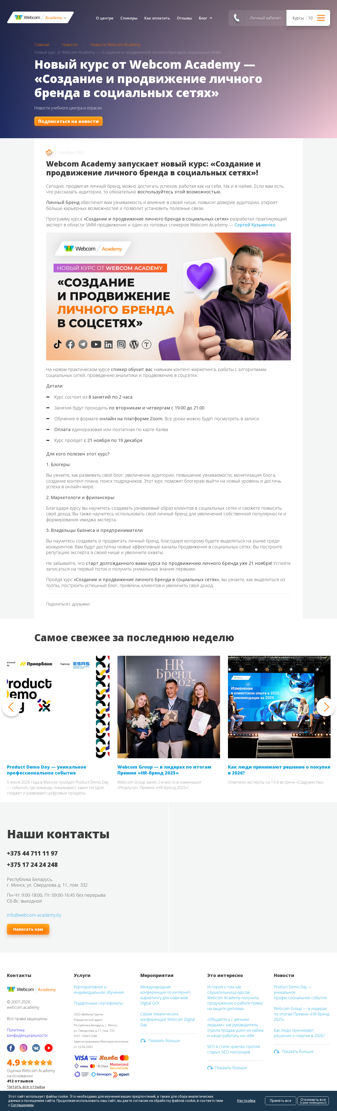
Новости (70, 44)
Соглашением (22, 1105)
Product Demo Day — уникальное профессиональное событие (46, 770)
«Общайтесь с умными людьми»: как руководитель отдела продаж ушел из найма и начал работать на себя (235, 1027)
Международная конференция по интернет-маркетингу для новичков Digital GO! (165, 995)
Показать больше (164, 1040)
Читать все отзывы (26, 1086)
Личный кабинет (265, 18)
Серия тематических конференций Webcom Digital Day (167, 1019)
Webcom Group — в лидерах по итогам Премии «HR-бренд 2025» (164, 770)
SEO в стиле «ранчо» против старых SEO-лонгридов (233, 1049)
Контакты (19, 975)
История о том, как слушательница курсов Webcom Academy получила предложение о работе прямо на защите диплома (235, 997)
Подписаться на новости (68, 121)
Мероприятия (156, 975)
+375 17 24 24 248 (32, 864)
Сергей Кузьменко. (255, 225)
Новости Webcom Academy (115, 44)
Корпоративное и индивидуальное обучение (99, 989)
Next (325, 707)
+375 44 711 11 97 (32, 853)
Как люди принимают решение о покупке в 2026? (279, 770)
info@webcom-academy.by (34, 915)
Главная (41, 44)
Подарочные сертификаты (98, 1003)
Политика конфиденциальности (27, 1032)
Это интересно (225, 975)
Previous (11, 707)
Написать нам (28, 929)
